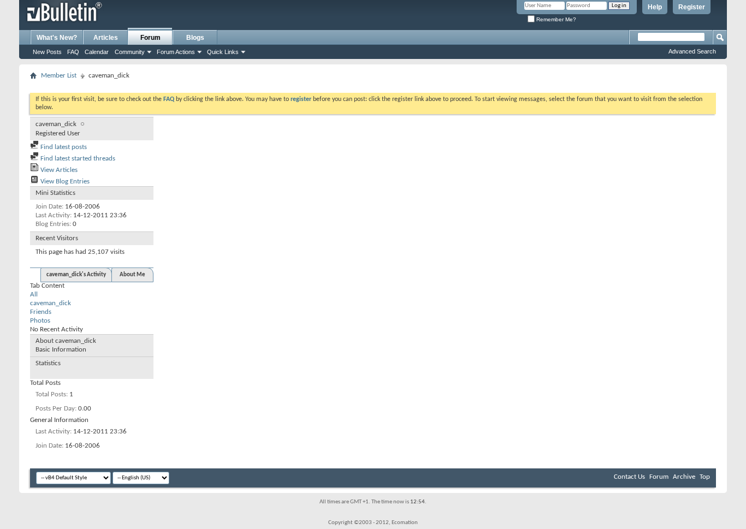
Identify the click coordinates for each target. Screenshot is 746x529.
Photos (40, 320)
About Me (132, 275)
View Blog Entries (64, 181)
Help (655, 7)
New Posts (47, 52)
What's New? (57, 37)
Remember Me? (555, 19)
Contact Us (629, 476)
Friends (40, 312)
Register (691, 7)
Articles (105, 37)
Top (705, 476)
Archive (684, 476)
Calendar (97, 52)
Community (130, 52)
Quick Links (223, 52)
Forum (150, 37)
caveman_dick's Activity (76, 275)
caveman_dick (50, 303)
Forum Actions (176, 52)
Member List (58, 75)
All (34, 294)
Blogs (195, 37)
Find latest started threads (77, 158)
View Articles (58, 170)
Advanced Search (692, 51)
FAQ (73, 52)
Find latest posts (63, 147)
